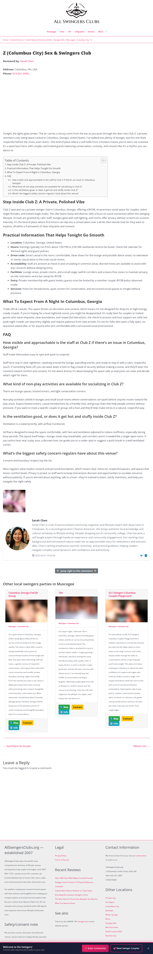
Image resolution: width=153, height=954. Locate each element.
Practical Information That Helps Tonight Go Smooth (34, 168)
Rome (107, 919)
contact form (141, 855)
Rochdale (109, 910)
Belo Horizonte (111, 927)
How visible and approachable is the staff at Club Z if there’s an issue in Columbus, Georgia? (53, 181)
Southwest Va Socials (16, 746)
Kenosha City (110, 935)
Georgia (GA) (58, 40)
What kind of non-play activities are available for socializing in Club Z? (47, 186)
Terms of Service (62, 860)
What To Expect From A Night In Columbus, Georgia (33, 172)
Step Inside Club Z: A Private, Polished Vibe (29, 164)
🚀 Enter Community (95, 948)
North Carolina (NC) (113, 931)
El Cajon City (110, 898)
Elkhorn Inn (141, 746)
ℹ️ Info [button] (14, 727)
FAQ (9, 176)
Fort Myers (109, 902)
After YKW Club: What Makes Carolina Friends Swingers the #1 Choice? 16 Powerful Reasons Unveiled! (74, 882)
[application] (104, 31)
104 (61, 592)
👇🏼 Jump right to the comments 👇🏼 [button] (76, 570)
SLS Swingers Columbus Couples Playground (122, 594)
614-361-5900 (20, 73)
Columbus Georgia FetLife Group (23, 594)
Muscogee (70, 40)
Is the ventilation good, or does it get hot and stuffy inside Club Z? (45, 190)
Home (5, 40)
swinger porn (83, 921)
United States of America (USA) (39, 40)
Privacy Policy (60, 855)
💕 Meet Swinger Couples (126, 948)
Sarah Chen (27, 61)
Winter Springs (111, 914)
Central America (17, 40)
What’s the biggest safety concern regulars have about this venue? (45, 193)
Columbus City (83, 40)
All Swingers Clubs (76, 22)
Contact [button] (27, 722)
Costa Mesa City (112, 906)
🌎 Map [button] (14, 722)
